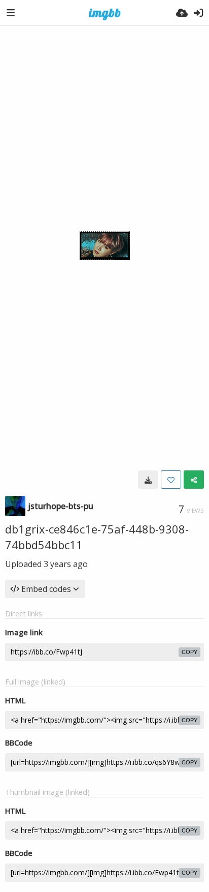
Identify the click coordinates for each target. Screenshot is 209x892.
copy (189, 652)
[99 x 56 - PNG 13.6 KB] (148, 479)
